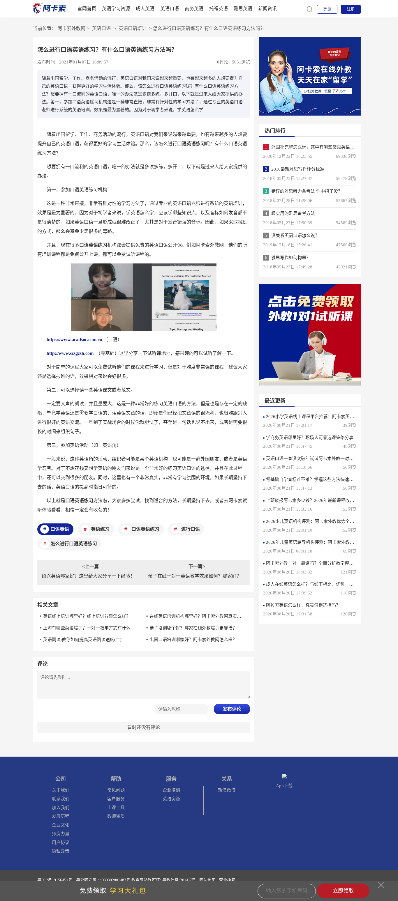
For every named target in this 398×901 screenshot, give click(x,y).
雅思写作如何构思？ (291, 257)
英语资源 (171, 798)
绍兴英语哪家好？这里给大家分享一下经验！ (88, 575)
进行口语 (190, 529)
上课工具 (116, 807)
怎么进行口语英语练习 (73, 543)
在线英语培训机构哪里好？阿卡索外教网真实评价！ (197, 616)
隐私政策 (60, 851)
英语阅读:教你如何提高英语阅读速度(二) (82, 639)
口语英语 (59, 529)
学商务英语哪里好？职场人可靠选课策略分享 (309, 437)
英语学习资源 (116, 8)
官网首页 (87, 8)
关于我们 (60, 790)
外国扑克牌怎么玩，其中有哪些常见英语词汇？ (317, 147)
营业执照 (227, 880)
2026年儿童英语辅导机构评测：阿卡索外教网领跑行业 (318, 542)
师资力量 (60, 833)
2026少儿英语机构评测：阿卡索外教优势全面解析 (314, 521)
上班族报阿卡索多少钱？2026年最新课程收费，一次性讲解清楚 (327, 500)
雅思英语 (243, 8)
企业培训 (171, 790)
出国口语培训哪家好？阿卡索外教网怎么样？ (193, 639)
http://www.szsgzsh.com (70, 353)
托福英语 (218, 8)
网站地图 (207, 880)
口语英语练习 (145, 529)
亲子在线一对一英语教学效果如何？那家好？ (194, 575)
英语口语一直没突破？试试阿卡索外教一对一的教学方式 (320, 458)
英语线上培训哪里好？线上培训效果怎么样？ (87, 616)
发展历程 (60, 816)
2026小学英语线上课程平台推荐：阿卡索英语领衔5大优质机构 (326, 416)
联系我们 (60, 798)
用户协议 (60, 842)
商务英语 (194, 8)
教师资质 (116, 816)
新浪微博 (226, 790)
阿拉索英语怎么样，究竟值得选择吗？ (303, 605)
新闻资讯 (267, 8)
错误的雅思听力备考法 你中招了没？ (306, 191)
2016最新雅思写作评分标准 (297, 169)
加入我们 (60, 807)
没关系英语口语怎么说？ (295, 235)
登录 (327, 9)
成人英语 (145, 8)
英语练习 (100, 529)
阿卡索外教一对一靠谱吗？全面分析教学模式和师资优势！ (323, 563)
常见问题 (116, 790)
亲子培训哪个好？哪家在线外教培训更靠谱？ (193, 628)
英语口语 (169, 8)
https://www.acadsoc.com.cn (74, 339)
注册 (351, 9)
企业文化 (60, 825)
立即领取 (343, 891)
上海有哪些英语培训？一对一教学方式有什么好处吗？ (91, 628)
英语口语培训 (133, 28)
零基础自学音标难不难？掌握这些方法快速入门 (312, 479)
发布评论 (232, 709)
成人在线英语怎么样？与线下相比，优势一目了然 (314, 584)
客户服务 (116, 798)
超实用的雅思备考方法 (293, 213)
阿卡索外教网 (71, 28)
